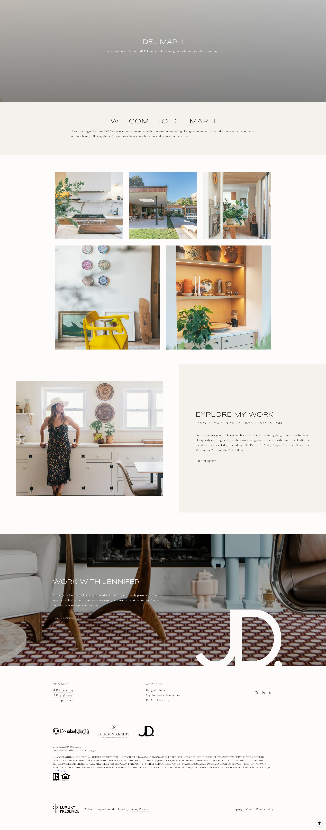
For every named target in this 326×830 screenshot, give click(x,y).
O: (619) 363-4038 (63, 695)
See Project (207, 461)
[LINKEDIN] (263, 692)
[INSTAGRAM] (256, 692)
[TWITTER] (270, 692)
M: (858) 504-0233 (63, 690)
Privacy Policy (264, 809)
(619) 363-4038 (60, 771)
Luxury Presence (140, 809)
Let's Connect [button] (66, 617)
